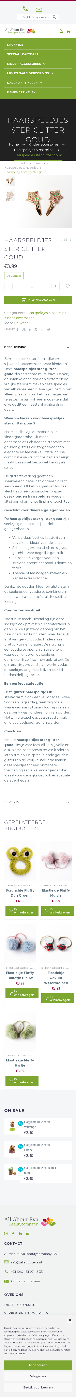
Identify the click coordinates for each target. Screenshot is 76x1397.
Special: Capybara (23, 54)
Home (8, 163)
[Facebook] (18, 329)
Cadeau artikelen (23, 82)
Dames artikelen (21, 92)
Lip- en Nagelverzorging (28, 73)
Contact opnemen (25, 1281)
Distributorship (20, 1305)
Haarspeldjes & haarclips (21, 167)
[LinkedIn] (42, 329)
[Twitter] (24, 329)
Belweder (22, 323)
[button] (70, 1320)
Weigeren (38, 1376)
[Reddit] (48, 329)
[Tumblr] (36, 329)
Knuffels (15, 44)
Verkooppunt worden (26, 1313)
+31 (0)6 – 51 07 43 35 (27, 1272)
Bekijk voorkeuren (38, 1387)
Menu (50, 31)
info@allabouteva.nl (26, 1262)
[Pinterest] (30, 329)
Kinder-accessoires (24, 63)
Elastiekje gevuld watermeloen (56, 978)
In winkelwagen (38, 299)
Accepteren (38, 1365)
